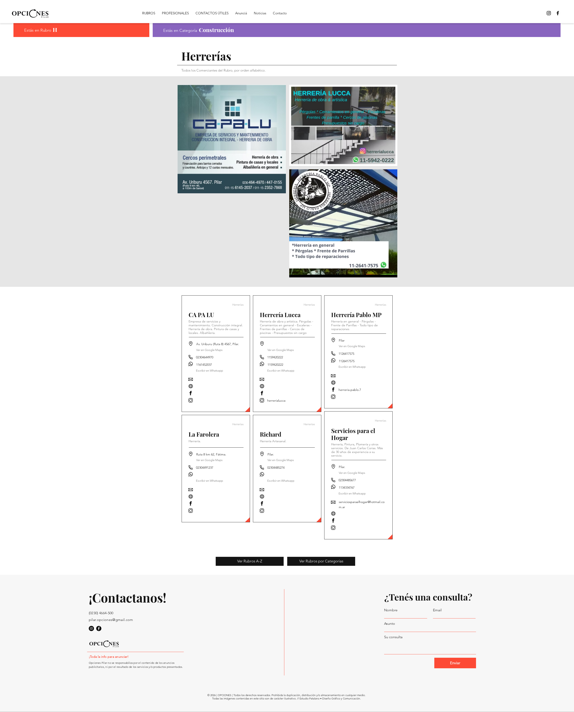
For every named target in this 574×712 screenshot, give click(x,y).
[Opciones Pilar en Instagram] (91, 628)
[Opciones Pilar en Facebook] (558, 13)
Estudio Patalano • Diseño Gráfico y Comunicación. (330, 698)
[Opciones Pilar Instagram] (549, 13)
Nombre (391, 610)
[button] (210, 481)
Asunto (389, 623)
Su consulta (393, 637)
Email (437, 610)
